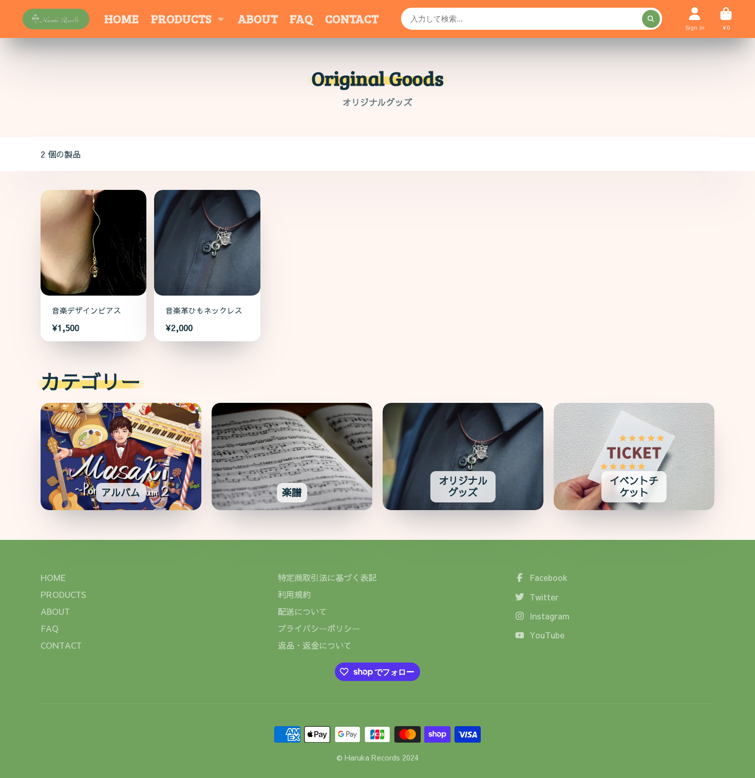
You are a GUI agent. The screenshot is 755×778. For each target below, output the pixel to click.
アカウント (695, 19)
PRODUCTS (181, 18)
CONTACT (352, 18)
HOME (121, 18)
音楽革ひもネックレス (207, 265)
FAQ (301, 18)
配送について (302, 611)
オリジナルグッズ (463, 456)
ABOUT (258, 18)
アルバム (121, 456)
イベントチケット (634, 456)
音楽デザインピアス (93, 265)
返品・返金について (315, 645)
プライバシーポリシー (319, 628)
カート (726, 19)
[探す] (651, 19)
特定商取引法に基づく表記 (327, 577)
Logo (56, 19)
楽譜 (292, 456)
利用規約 (294, 594)
